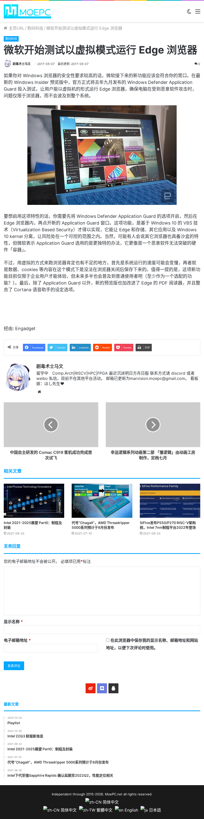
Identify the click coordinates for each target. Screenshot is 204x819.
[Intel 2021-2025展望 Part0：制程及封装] (34, 501)
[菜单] (197, 13)
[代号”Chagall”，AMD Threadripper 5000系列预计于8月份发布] (102, 501)
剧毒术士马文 (22, 64)
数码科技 (35, 28)
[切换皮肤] (189, 13)
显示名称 (13, 621)
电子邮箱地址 (17, 640)
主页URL (15, 28)
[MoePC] (27, 11)
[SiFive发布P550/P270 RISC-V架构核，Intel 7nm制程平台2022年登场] (170, 501)
